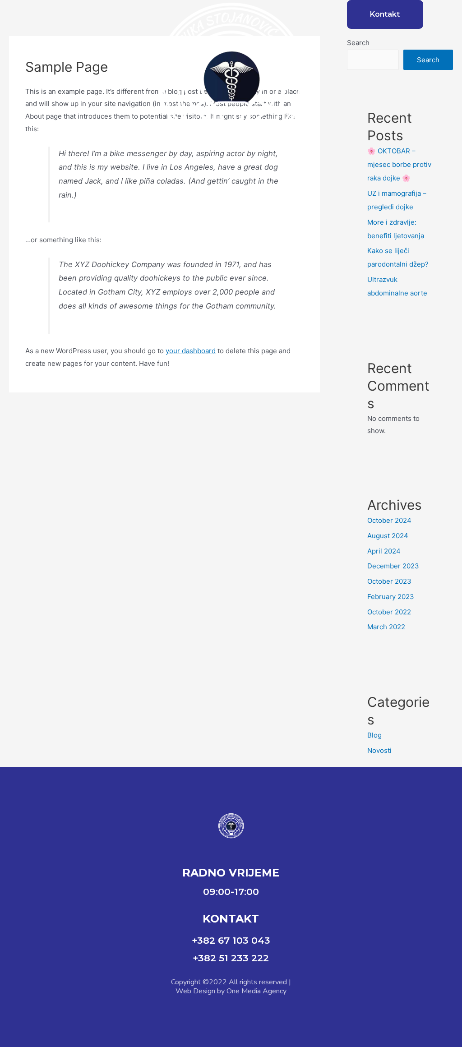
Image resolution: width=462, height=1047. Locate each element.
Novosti (379, 750)
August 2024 (387, 535)
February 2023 (390, 596)
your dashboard (191, 350)
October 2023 (389, 581)
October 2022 (389, 612)
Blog (374, 735)
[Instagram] (243, 1016)
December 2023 (393, 566)
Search (358, 42)
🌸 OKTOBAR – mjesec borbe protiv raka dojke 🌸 (399, 164)
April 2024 (384, 551)
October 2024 (389, 520)
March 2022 (386, 627)
